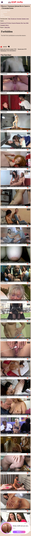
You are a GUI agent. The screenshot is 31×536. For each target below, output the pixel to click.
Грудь (24, 23)
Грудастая (14, 23)
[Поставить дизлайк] (9, 47)
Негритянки (19, 18)
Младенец (18, 23)
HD (7, 23)
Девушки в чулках (25, 18)
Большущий (2, 25)
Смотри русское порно (5, 10)
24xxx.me (2, 15)
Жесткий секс (13, 18)
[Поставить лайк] (1, 47)
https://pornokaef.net (5, 17)
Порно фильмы (3, 12)
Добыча (7, 25)
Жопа (22, 23)
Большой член (3, 23)
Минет (9, 18)
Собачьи (9, 23)
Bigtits (27, 23)
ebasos (1, 13)
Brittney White (7, 27)
